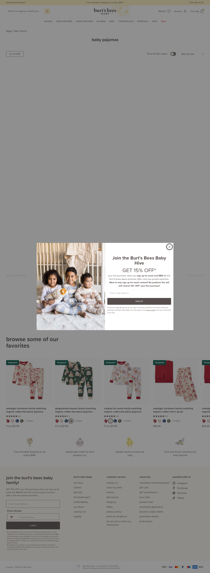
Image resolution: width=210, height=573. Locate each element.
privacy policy (150, 310)
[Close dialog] (169, 246)
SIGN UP (139, 301)
